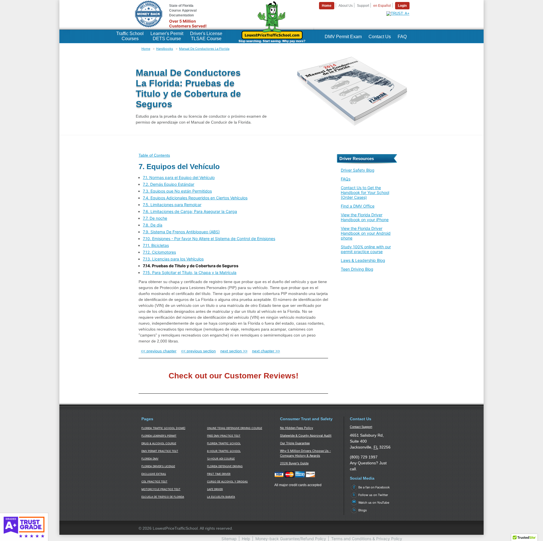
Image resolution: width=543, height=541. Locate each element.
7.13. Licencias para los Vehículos (173, 259)
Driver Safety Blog (357, 170)
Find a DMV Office (357, 206)
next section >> (233, 351)
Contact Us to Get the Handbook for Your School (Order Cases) (365, 192)
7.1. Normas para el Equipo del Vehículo (179, 177)
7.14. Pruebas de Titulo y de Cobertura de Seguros (190, 265)
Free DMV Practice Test (223, 435)
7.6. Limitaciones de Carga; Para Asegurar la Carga (190, 211)
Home (145, 49)
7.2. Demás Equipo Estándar (168, 184)
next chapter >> (266, 351)
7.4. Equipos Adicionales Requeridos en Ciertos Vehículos (195, 197)
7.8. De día (152, 225)
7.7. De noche (155, 218)
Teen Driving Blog (357, 269)
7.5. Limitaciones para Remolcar (172, 204)
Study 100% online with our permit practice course (366, 249)
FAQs (345, 178)
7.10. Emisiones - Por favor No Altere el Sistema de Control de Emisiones (209, 238)
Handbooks (164, 49)
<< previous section (198, 351)
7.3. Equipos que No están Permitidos (177, 191)
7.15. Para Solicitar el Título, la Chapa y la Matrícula (189, 272)
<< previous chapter (158, 351)
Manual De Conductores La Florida (204, 49)
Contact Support (361, 426)
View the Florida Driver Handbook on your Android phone (366, 233)
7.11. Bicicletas (156, 245)
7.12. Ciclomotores (159, 252)
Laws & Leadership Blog (363, 260)
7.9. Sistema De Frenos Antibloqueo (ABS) (181, 231)
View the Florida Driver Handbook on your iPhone (365, 217)
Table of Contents (154, 155)
